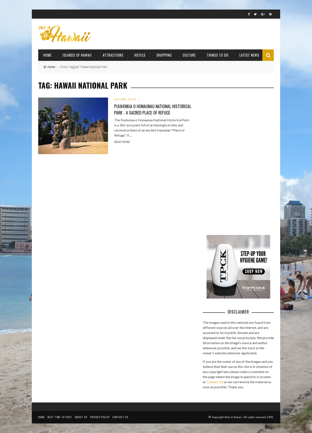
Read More (122, 142)
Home (47, 55)
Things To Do (217, 55)
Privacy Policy (100, 417)
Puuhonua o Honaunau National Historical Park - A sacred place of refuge (152, 109)
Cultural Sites (125, 99)
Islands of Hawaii (77, 55)
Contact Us (215, 382)
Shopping (164, 55)
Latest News (249, 55)
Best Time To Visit (60, 417)
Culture (189, 55)
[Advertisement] (234, 161)
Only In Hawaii (233, 417)
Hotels (139, 55)
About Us (81, 417)
